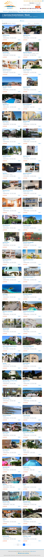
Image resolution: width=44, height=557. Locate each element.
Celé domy (34, 11)
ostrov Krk (38, 555)
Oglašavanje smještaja (24, 553)
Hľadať (38, 6)
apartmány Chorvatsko (33, 555)
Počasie (24, 11)
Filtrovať (22, 20)
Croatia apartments (19, 555)
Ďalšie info (39, 11)
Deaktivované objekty (7, 555)
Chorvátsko (5, 11)
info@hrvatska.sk (33, 551)
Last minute (29, 11)
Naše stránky (13, 555)
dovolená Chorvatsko (25, 555)
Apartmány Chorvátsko (13, 11)
